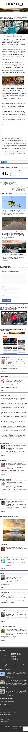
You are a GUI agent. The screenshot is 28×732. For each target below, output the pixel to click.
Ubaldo (23, 562)
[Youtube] (16, 728)
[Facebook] (13, 728)
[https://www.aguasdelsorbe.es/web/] (14, 10)
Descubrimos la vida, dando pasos (13, 612)
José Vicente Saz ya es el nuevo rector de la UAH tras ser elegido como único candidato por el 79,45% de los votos (17, 188)
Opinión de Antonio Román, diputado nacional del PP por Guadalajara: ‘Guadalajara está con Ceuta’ (14, 400)
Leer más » (3, 371)
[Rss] (11, 728)
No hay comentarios (19, 363)
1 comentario (17, 562)
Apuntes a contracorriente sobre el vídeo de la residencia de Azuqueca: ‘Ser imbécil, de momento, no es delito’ (16, 577)
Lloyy (25, 548)
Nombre (4, 286)
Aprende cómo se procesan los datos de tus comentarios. (13, 305)
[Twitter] (14, 728)
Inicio (2, 16)
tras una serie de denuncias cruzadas (14, 141)
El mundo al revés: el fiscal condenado (14, 547)
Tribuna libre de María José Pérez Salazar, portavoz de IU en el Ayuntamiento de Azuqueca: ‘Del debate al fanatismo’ (13, 423)
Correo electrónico (6, 290)
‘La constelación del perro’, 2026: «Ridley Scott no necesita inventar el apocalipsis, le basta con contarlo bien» (16, 465)
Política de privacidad (4, 719)
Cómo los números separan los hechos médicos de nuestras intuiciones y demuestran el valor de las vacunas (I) (16, 361)
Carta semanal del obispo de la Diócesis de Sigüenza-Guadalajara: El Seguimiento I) (10, 183)
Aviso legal (2, 717)
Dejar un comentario (17, 47)
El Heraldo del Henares (7, 46)
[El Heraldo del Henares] (14, 4)
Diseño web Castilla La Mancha (16, 726)
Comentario (4, 273)
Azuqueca (11, 16)
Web (3, 295)
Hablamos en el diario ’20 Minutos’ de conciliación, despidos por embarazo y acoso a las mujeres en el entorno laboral (16, 484)
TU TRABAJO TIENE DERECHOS (6, 480)
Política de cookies (4, 721)
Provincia (6, 16)
